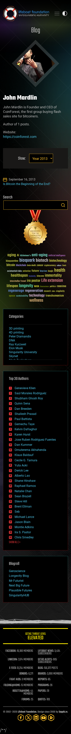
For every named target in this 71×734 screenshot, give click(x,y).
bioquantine (12, 260)
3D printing (16, 328)
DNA (12, 340)
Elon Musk (16, 348)
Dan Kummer (23, 445)
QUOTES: (42, 699)
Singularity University (23, 352)
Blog (35, 30)
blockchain (21, 265)
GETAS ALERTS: (45, 659)
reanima (61, 286)
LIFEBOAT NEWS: (46, 651)
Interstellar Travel (18, 281)
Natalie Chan (23, 491)
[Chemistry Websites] (35, 228)
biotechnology (58, 261)
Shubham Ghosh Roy (29, 398)
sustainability (22, 296)
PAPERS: (42, 691)
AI (18, 255)
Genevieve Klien (25, 388)
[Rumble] (51, 717)
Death (64, 266)
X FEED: (12, 668)
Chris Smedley (24, 537)
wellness (36, 300)
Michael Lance (24, 517)
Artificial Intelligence (56, 256)
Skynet (13, 356)
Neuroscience (44, 287)
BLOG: (40, 668)
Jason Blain (22, 522)
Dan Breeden (23, 409)
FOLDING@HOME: (12, 685)
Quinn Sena (22, 403)
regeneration (34, 291)
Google (50, 271)
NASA (36, 286)
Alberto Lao (22, 475)
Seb (17, 511)
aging (11, 255)
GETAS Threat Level (35, 637)
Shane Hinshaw (25, 481)
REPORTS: (42, 679)
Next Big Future (19, 585)
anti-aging (40, 255)
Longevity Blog (19, 576)
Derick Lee (21, 470)
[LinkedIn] (36, 717)
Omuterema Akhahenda (30, 450)
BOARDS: (42, 673)
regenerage (16, 291)
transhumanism (55, 296)
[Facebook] (21, 717)
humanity (32, 276)
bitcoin (10, 265)
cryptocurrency (50, 265)
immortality (53, 275)
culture (59, 266)
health (59, 270)
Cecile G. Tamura (26, 460)
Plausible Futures (20, 590)
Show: (21, 159)
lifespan (12, 286)
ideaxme (40, 276)
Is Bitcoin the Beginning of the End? (26, 184)
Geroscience (17, 571)
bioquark (27, 260)
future (35, 271)
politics (53, 286)
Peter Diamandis (20, 336)
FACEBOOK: (10, 651)
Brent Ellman (23, 506)
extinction (27, 271)
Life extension (52, 280)
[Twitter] (28, 717)
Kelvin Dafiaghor (26, 429)
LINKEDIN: (12, 659)
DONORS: (23, 673)
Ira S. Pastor (23, 532)
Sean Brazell (23, 496)
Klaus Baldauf (24, 455)
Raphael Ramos (25, 486)
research (47, 291)
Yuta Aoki (21, 465)
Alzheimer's (25, 255)
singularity (60, 291)
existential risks (14, 271)
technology (37, 296)
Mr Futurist (16, 581)
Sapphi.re (63, 712)
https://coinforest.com (20, 137)
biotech (42, 260)
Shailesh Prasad (25, 414)
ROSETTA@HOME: (21, 691)
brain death (31, 265)
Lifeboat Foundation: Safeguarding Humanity (26, 13)
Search (63, 205)
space (12, 295)
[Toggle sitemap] (57, 13)
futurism (43, 271)
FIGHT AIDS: (15, 679)
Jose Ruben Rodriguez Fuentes (35, 439)
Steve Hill (21, 501)
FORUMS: (26, 699)
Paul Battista (23, 419)
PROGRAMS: (43, 685)
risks (53, 291)
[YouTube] (44, 717)
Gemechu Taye (24, 424)
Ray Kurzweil (17, 344)
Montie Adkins (24, 527)
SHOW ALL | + (14, 542)
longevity (26, 285)
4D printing (16, 332)
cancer (40, 265)
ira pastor (33, 281)
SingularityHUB (19, 595)
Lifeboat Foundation (27, 712)
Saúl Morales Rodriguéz (30, 393)
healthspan (19, 275)
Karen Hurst (22, 434)
